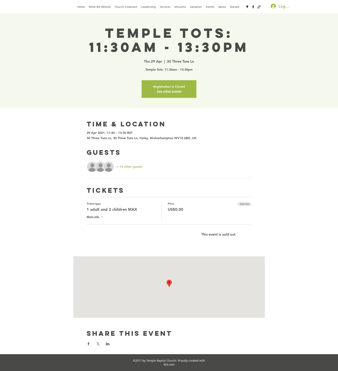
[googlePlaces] (247, 7)
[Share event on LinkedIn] (108, 343)
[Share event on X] (98, 343)
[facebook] (253, 7)
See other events (169, 91)
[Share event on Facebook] (88, 343)
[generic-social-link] (259, 7)
